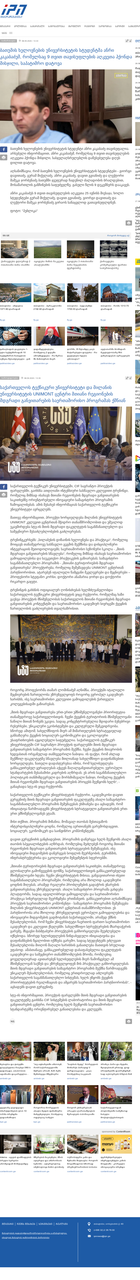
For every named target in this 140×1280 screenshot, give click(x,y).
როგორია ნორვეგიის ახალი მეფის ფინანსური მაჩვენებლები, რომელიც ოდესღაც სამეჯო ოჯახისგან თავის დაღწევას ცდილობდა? (48, 1115)
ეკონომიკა (105, 26)
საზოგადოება (56, 26)
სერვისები (45, 1224)
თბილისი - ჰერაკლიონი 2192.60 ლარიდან (48, 307)
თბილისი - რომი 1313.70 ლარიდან (115, 307)
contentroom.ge (8, 1171)
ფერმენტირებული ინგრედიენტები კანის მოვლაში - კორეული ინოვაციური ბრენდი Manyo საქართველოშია (114, 1164)
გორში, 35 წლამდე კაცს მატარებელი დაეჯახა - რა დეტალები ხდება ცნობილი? (82, 354)
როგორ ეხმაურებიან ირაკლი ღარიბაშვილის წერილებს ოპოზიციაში (81, 1110)
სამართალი (37, 26)
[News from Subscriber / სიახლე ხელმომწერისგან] (14, 1021)
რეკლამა (62, 1224)
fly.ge (2, 320)
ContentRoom (123, 1131)
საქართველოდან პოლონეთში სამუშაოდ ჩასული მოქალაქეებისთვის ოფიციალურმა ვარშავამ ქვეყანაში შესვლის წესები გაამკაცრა (116, 1117)
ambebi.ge (5, 1078)
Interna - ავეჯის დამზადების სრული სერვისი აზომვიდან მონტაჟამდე (15, 1160)
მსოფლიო (74, 26)
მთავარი (5, 26)
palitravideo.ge (7, 363)
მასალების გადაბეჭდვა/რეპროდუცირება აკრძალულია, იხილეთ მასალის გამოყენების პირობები (34, 1235)
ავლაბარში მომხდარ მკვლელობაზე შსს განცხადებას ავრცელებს (115, 352)
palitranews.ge (74, 1122)
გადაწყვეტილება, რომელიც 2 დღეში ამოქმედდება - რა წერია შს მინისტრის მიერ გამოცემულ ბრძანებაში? (48, 356)
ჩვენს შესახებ (26, 1224)
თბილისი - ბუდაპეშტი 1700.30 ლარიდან (79, 307)
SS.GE (6, 235)
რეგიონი (89, 26)
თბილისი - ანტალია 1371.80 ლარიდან (11, 307)
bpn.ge (3, 1122)
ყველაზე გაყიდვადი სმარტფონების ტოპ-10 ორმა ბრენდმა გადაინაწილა (13, 1112)
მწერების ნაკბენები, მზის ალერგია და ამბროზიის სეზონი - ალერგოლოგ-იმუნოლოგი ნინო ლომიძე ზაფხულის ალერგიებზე (49, 1164)
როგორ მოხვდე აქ (118, 235)
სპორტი (120, 26)
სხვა (4, 33)
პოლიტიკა (20, 26)
